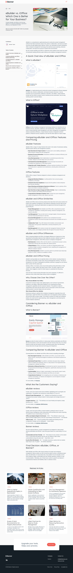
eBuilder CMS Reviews (42, 404)
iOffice (27, 127)
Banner (27, 341)
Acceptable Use (64, 566)
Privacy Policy (56, 566)
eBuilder (28, 90)
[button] (66, 1)
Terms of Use (49, 566)
